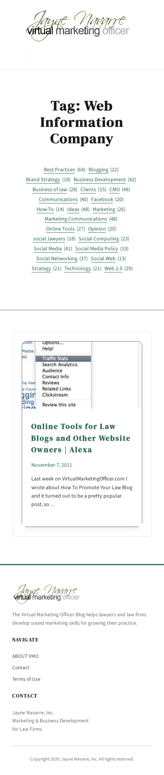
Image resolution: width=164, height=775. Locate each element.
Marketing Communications (81, 219)
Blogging (103, 170)
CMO (119, 189)
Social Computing (104, 239)
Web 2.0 (119, 268)
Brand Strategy (48, 180)
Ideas (78, 209)
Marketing (109, 209)
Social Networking (62, 259)
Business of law (54, 189)
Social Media (53, 249)
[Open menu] (29, 55)
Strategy (46, 268)
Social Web (108, 259)
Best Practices (64, 170)
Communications (63, 199)
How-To (50, 209)
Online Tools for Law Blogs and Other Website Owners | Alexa (81, 438)
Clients (93, 189)
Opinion (102, 229)
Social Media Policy (102, 249)
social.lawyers (54, 239)
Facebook (107, 199)
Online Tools (65, 229)
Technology (82, 268)
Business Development (105, 180)
